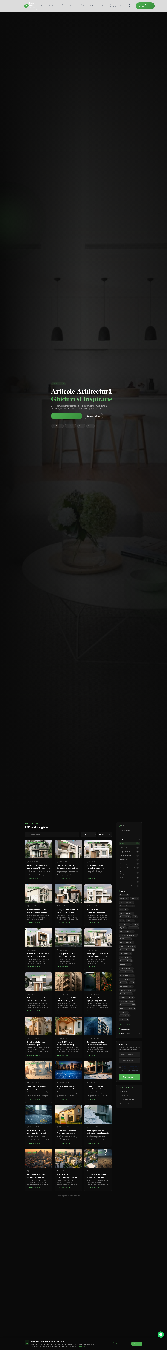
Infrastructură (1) (124, 1016)
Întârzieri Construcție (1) (126, 972)
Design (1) (135, 924)
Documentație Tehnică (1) (127, 1001)
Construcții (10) (124, 895)
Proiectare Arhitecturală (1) (127, 1005)
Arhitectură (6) (124, 898)
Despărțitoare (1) (124, 924)
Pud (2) (134, 917)
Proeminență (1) (133, 928)
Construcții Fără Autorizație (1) (128, 935)
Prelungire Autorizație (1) (127, 975)
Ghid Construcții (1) (125, 939)
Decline (107, 1344)
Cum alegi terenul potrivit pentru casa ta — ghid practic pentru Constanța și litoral (38, 912)
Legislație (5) (134, 898)
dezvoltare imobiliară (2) (126, 913)
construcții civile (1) (125, 957)
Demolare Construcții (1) (126, 997)
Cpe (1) (132, 983)
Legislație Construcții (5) (126, 902)
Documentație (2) (124, 917)
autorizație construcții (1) (126, 931)
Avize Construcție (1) (125, 953)
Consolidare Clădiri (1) (126, 994)
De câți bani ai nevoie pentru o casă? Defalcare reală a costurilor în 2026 (67, 912)
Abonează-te (130, 1077)
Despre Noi (83, 6)
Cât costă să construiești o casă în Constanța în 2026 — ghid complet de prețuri (38, 1000)
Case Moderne (57, 426)
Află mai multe (81, 1346)
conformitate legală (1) (126, 968)
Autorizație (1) (124, 1019)
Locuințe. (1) (130, 920)
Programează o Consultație (65, 416)
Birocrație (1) (123, 983)
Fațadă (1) (122, 928)
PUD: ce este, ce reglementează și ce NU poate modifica (68, 1177)
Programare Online (126, 1104)
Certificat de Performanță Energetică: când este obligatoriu (66, 1133)
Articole (103, 6)
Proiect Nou (131, 6)
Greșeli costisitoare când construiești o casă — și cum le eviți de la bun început (97, 868)
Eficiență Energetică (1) (126, 986)
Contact (122, 6)
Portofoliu (52, 6)
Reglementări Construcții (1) (127, 946)
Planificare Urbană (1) (126, 961)
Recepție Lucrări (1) (125, 964)
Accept (138, 1344)
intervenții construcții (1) (126, 942)
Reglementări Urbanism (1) (127, 1008)
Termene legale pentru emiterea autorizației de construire (66, 1089)
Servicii (72, 6)
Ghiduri (92, 6)
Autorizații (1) (123, 1012)
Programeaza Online (144, 6)
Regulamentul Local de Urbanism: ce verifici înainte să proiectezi (97, 1045)
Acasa (43, 6)
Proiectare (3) (123, 909)
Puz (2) (122, 920)
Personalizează (122, 1344)
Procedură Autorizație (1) (127, 979)
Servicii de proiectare (127, 1099)
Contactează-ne (93, 416)
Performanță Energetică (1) (127, 990)
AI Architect (113, 6)
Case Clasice (70, 426)
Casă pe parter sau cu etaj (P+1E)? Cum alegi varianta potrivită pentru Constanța (67, 956)
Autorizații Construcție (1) (127, 950)
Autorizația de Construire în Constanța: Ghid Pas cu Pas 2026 (97, 956)
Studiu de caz (63, 6)
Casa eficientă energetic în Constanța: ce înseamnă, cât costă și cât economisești (67, 868)
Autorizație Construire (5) (127, 906)
